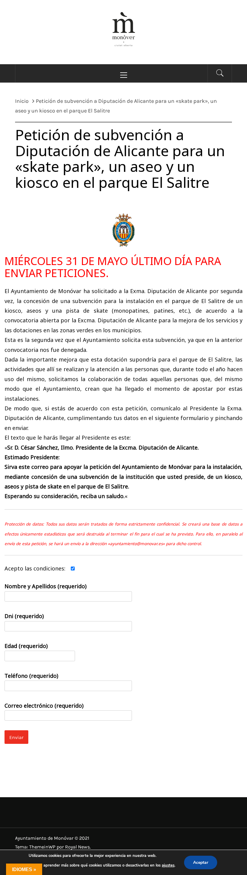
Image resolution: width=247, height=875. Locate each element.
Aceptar (200, 862)
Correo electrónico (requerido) (44, 705)
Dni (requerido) (24, 616)
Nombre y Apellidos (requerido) (45, 586)
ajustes (168, 865)
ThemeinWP (43, 847)
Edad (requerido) (26, 645)
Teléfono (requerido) (31, 675)
